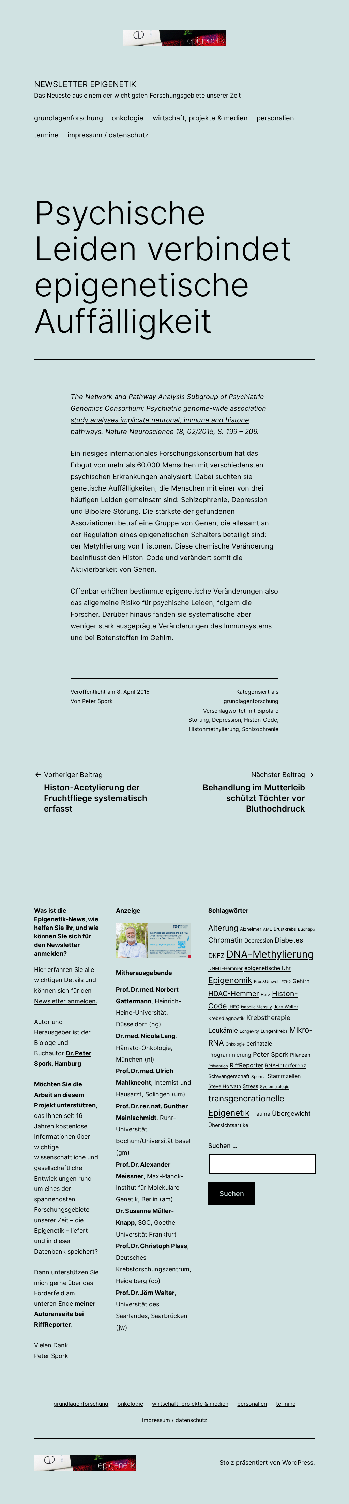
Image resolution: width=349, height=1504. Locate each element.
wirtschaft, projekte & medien (200, 118)
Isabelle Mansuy (256, 1007)
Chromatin (225, 940)
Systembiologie (274, 1086)
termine (46, 135)
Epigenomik (230, 980)
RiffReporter (246, 1065)
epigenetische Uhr (267, 968)
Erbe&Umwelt (267, 981)
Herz (265, 994)
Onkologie (235, 1044)
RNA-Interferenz (285, 1065)
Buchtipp (306, 929)
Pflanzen (300, 1055)
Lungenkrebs (274, 1031)
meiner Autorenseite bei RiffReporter (64, 1314)
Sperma (258, 1076)
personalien (275, 118)
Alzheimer (250, 929)
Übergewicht (291, 1114)
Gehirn (300, 981)
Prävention (218, 1066)
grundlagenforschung (68, 118)
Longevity (249, 1031)
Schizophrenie (260, 729)
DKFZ (216, 955)
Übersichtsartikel (229, 1125)
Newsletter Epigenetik (85, 84)
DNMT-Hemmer (225, 968)
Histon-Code (260, 719)
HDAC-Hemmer (233, 993)
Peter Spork (97, 701)
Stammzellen (284, 1075)
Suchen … (223, 1145)
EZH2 (286, 982)
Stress (250, 1086)
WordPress (297, 1462)
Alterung (223, 927)
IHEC (233, 1006)
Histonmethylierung (214, 729)
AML (267, 929)
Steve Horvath (224, 1086)
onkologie (127, 118)
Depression (226, 719)
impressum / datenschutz (108, 135)
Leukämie (223, 1030)
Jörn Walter (286, 1006)
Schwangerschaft (228, 1076)
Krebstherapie (268, 1017)
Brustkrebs (285, 929)
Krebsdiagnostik (226, 1018)
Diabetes (289, 940)
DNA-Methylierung (270, 954)
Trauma (260, 1114)
